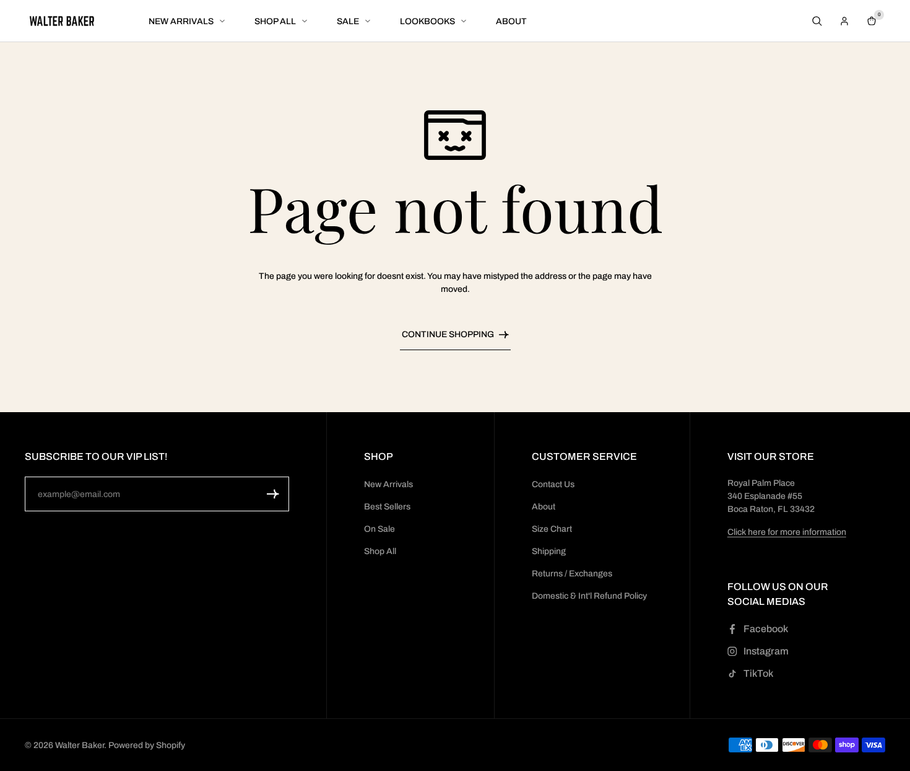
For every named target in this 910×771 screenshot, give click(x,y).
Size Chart (552, 529)
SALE (348, 21)
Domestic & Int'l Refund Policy (589, 596)
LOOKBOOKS (427, 21)
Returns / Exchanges (572, 573)
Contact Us (553, 484)
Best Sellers (387, 506)
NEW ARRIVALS (181, 21)
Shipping (549, 551)
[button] (273, 494)
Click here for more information (786, 532)
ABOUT (511, 21)
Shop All (380, 551)
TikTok (758, 673)
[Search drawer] (817, 21)
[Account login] (844, 21)
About (543, 506)
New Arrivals (388, 484)
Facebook (765, 628)
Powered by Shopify (146, 745)
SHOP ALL (275, 21)
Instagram (766, 651)
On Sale (379, 529)
